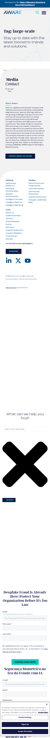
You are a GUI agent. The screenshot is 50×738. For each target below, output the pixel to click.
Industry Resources (37, 197)
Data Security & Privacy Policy (28, 279)
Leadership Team (13, 215)
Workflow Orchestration (12, 189)
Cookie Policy (43, 713)
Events (9, 224)
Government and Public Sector (36, 184)
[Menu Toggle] (44, 12)
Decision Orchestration (12, 195)
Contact (9, 239)
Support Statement (14, 230)
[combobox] (25, 429)
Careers (9, 218)
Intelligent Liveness (14, 199)
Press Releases (12, 221)
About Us (10, 213)
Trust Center (11, 236)
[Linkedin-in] (9, 261)
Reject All (25, 724)
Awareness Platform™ (11, 184)
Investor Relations (14, 233)
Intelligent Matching (14, 205)
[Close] (46, 704)
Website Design (11, 287)
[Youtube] (28, 261)
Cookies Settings (25, 717)
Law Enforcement (36, 188)
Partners (10, 227)
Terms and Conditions (12, 279)
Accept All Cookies (25, 731)
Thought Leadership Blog (38, 201)
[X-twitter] (18, 261)
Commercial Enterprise (34, 192)
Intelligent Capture (14, 202)
